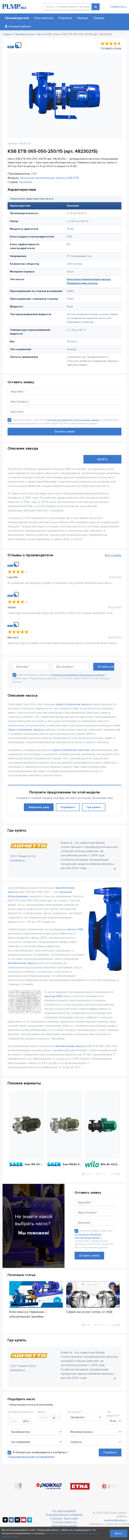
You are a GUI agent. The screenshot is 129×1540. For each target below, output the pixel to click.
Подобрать (67, 807)
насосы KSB (75, 929)
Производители (17, 18)
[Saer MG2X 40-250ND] (64, 1125)
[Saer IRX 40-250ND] (26, 1125)
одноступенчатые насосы (73, 704)
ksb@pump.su (118, 6)
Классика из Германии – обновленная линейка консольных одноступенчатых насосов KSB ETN (32, 1314)
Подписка (65, 18)
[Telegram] (29, 1521)
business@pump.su (115, 1520)
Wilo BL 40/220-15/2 (110, 1164)
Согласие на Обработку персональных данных (72, 419)
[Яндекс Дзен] (5, 1521)
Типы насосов (43, 18)
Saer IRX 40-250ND (34, 1164)
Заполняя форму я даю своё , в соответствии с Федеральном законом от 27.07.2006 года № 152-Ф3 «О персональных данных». (61, 678)
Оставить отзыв (111, 48)
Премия (98, 18)
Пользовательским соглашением (31, 1456)
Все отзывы (113, 555)
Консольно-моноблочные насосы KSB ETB (49, 178)
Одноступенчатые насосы (25, 729)
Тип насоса (73, 1412)
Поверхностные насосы (82, 283)
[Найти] (96, 6)
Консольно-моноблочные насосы (89, 279)
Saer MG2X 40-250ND (72, 1164)
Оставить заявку (89, 1255)
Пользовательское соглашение (64, 1514)
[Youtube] (23, 1521)
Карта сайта (71, 1518)
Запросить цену (38, 807)
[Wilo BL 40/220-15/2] (102, 1125)
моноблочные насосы (23, 963)
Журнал (82, 18)
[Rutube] (17, 1521)
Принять (118, 1533)
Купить (102, 459)
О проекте (56, 1518)
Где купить (94, 807)
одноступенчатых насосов (71, 750)
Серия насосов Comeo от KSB (89, 1312)
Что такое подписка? (64, 1510)
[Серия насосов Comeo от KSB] (93, 1294)
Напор (41, 1412)
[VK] (11, 1521)
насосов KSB (53, 996)
